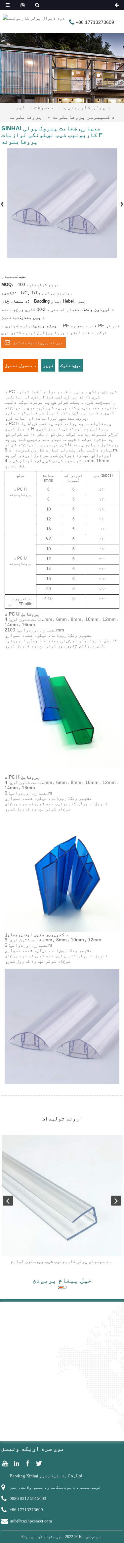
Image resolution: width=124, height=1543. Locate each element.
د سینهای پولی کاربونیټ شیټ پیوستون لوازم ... (62, 1261)
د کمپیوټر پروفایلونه (83, 117)
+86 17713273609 (26, 1509)
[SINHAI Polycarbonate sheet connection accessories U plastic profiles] (62, 1195)
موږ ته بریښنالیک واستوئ (37, 342)
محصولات (44, 107)
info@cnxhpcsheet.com (31, 1520)
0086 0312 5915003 (28, 1498)
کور (20, 107)
